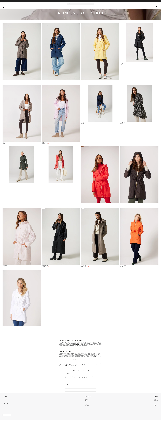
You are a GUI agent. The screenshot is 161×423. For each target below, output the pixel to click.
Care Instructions (87, 401)
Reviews (86, 400)
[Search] (92, 3)
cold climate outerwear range (76, 344)
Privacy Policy (155, 406)
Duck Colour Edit (87, 405)
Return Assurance (156, 405)
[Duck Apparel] (3, 7)
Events (86, 404)
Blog (85, 406)
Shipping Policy (156, 400)
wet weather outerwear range (68, 365)
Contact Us (86, 399)
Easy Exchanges (156, 404)
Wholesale (155, 399)
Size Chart (155, 401)
